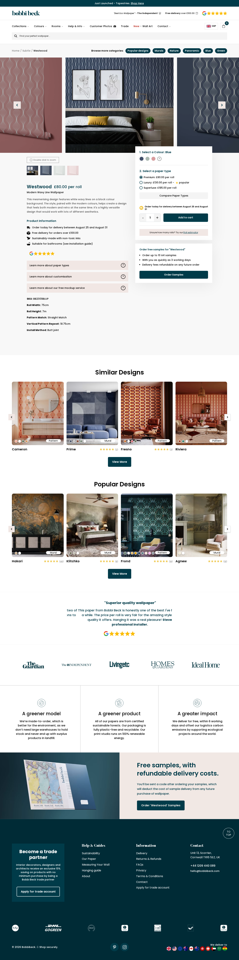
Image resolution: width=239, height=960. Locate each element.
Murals (159, 50)
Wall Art (143, 26)
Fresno (126, 449)
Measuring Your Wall (96, 865)
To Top (228, 833)
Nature (174, 50)
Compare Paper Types (173, 195)
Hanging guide (91, 870)
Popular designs (138, 50)
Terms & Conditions (149, 876)
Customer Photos (101, 26)
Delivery (141, 853)
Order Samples (173, 274)
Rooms (56, 26)
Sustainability (91, 853)
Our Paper (89, 859)
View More (119, 462)
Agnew (181, 561)
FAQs (139, 865)
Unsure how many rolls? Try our (174, 232)
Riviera (181, 449)
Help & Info (75, 26)
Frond (125, 561)
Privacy (141, 870)
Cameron (19, 449)
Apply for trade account (38, 892)
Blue (208, 50)
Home (15, 50)
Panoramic (192, 50)
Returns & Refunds (148, 859)
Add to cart (185, 217)
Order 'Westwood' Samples (160, 805)
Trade (125, 26)
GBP (214, 25)
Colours (39, 26)
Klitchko (73, 561)
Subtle (26, 50)
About (86, 876)
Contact (162, 26)
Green (221, 50)
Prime (71, 449)
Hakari (17, 561)
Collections (19, 26)
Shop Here (137, 3)
